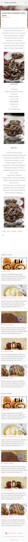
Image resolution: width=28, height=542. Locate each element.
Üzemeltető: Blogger (15, 533)
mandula (14, 231)
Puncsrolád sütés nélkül (7, 351)
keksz (8, 231)
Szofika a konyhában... (10, 2)
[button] (3, 21)
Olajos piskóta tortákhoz (7, 324)
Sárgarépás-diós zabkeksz (7, 378)
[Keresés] (26, 2)
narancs (20, 231)
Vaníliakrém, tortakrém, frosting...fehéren (12, 298)
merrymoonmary (20, 536)
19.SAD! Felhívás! (5, 271)
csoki (3, 231)
